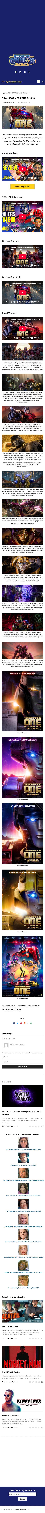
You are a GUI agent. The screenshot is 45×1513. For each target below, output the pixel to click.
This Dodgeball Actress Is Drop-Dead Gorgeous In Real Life (23, 1211)
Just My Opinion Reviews (12, 82)
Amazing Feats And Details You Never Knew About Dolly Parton (23, 1226)
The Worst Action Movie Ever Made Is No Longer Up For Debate (23, 1272)
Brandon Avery (8, 103)
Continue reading (8, 1126)
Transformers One (8, 1005)
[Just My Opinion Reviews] (22, 60)
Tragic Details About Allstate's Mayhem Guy (23, 1165)
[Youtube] (25, 72)
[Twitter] (20, 72)
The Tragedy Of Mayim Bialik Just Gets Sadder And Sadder (23, 1150)
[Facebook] (15, 72)
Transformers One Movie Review (28, 1005)
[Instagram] (29, 72)
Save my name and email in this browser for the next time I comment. (24, 1053)
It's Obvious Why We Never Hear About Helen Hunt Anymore (23, 1242)
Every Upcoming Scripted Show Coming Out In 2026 (23, 1288)
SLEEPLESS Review (10, 1415)
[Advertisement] (22, 23)
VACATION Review (10, 1326)
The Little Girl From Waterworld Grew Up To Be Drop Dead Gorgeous (23, 1180)
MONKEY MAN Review (11, 1372)
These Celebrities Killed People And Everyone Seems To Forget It (23, 1257)
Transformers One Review (11, 1010)
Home (4, 93)
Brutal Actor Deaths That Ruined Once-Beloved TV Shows (23, 1196)
